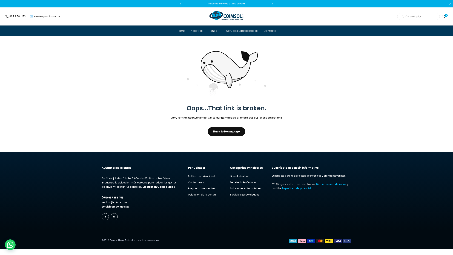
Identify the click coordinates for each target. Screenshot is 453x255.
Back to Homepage (226, 131)
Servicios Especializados (242, 31)
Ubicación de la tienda (202, 194)
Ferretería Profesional (243, 182)
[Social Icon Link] (105, 216)
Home (181, 31)
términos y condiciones (331, 184)
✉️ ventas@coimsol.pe (45, 16)
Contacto (270, 31)
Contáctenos (196, 182)
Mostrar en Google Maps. (159, 187)
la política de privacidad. (298, 188)
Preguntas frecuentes (201, 188)
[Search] (402, 16)
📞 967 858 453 (15, 16)
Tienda (213, 31)
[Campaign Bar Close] (450, 3)
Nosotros (197, 31)
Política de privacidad (201, 176)
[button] (180, 3)
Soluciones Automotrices (245, 188)
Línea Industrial (239, 176)
